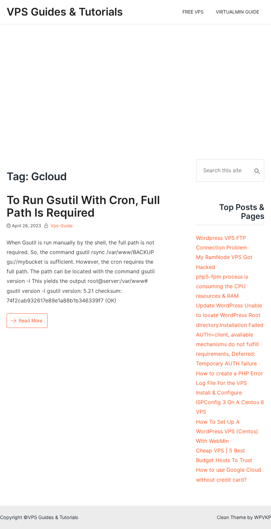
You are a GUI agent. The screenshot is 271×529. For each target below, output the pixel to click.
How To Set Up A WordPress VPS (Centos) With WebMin (227, 431)
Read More (30, 320)
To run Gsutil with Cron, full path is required (83, 206)
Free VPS (193, 12)
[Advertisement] (135, 91)
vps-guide (62, 225)
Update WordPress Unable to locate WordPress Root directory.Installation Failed (229, 315)
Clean (223, 517)
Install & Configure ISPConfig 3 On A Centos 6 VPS (230, 402)
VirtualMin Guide (237, 12)
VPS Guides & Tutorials (65, 11)
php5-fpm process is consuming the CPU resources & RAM (222, 286)
